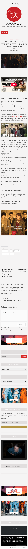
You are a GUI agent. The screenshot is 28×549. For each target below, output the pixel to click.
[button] (10, 454)
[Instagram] (10, 4)
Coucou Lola (14, 23)
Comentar (21, 324)
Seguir (14, 427)
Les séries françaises (14, 39)
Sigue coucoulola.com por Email (14, 409)
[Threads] (18, 4)
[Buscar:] (14, 356)
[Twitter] (15, 4)
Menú (5, 32)
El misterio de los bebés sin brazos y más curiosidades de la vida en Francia (7, 273)
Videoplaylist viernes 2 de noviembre (22, 271)
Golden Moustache (17, 116)
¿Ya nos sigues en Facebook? (14, 466)
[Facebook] (12, 4)
